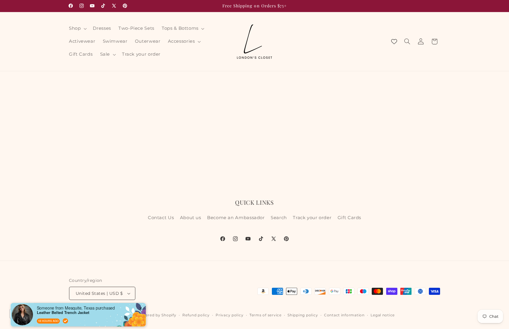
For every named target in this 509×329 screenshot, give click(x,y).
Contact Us (161, 217)
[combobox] (25, 313)
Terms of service (265, 315)
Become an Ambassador (236, 217)
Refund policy (196, 315)
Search (279, 217)
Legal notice (383, 315)
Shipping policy (302, 315)
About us (190, 217)
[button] (77, 28)
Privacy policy (229, 315)
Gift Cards (349, 217)
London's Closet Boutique (110, 315)
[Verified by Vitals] (65, 305)
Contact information (344, 315)
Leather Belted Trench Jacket (63, 297)
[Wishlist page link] (394, 41)
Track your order (312, 217)
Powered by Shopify (156, 315)
